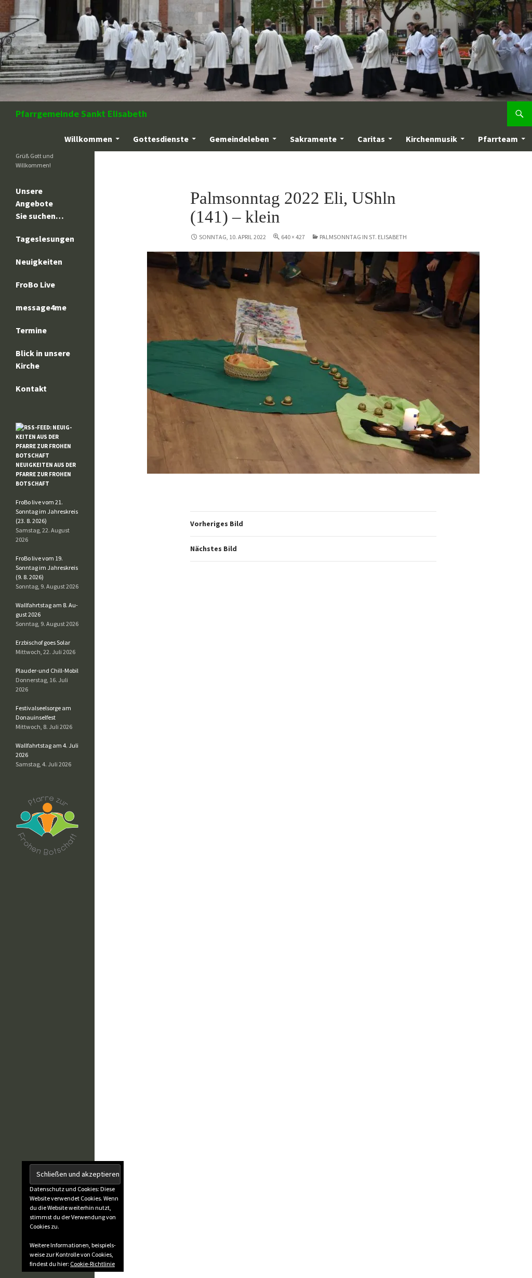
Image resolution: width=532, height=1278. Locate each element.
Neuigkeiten (39, 261)
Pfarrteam (498, 139)
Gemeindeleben (239, 139)
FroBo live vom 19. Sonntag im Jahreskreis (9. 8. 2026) (47, 567)
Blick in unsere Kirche (43, 359)
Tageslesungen (45, 238)
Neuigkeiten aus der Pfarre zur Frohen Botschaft (46, 474)
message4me (41, 307)
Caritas (371, 139)
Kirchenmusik (431, 139)
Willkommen (88, 139)
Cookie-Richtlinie (92, 1264)
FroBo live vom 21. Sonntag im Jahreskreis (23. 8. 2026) (47, 511)
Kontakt (31, 388)
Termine (31, 330)
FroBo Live (35, 284)
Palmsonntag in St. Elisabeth (363, 237)
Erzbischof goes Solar (43, 642)
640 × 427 (293, 237)
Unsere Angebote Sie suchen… (40, 203)
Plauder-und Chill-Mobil (47, 670)
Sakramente (313, 139)
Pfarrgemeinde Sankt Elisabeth (81, 114)
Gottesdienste (161, 139)
